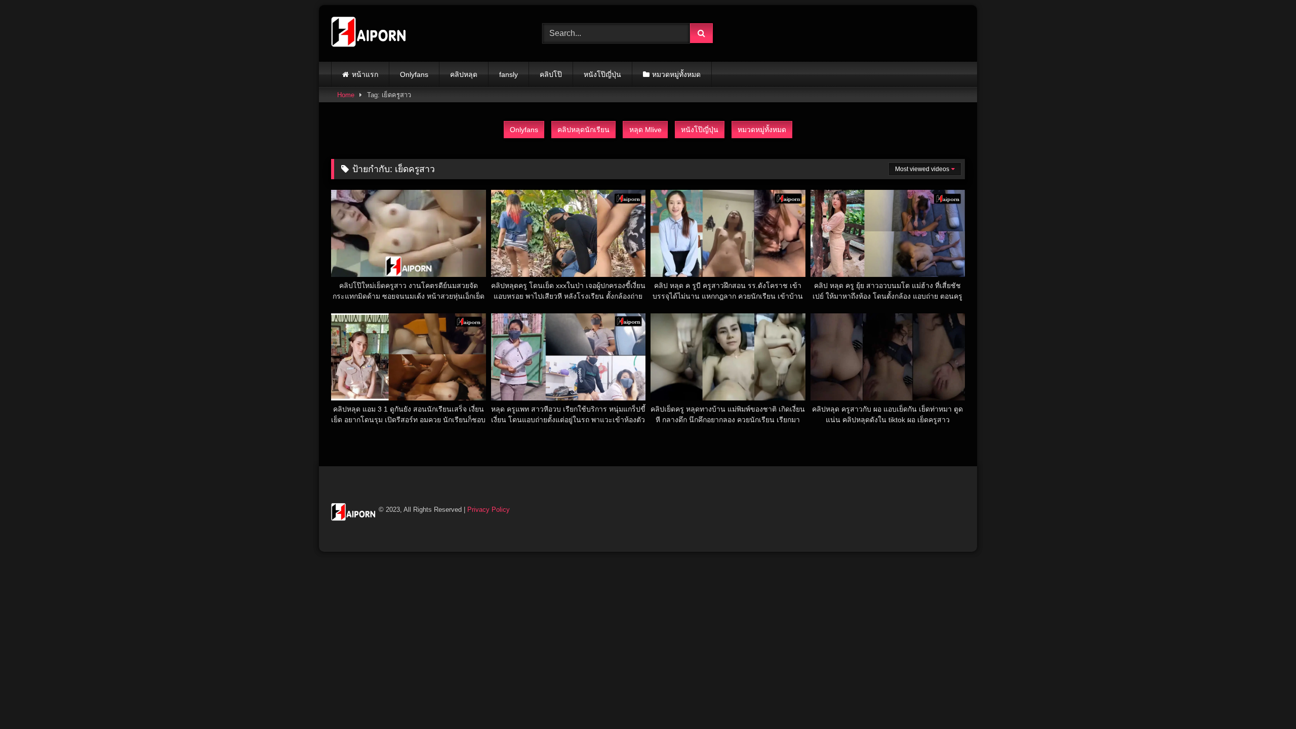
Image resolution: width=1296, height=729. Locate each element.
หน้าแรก (365, 74)
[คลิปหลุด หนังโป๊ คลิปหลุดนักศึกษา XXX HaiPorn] (369, 33)
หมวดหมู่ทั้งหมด (676, 74)
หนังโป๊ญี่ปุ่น (602, 74)
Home (345, 95)
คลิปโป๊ (551, 74)
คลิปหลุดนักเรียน (583, 130)
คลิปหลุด (463, 74)
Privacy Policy (488, 509)
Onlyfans (414, 74)
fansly (508, 74)
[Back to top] (1264, 699)
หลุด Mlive (645, 130)
